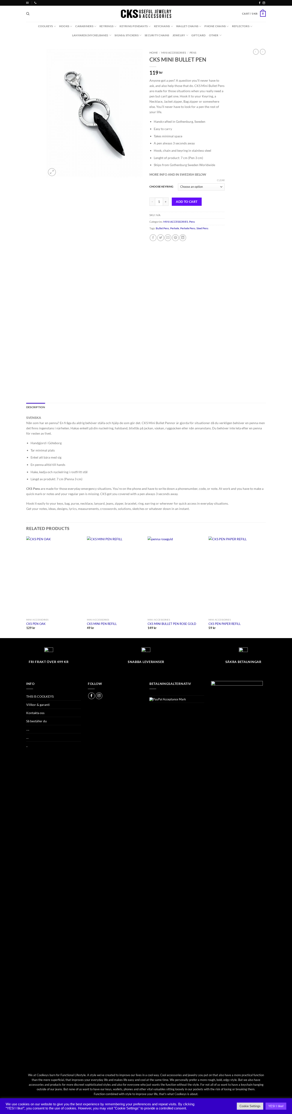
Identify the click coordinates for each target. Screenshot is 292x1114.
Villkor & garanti (38, 705)
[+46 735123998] (36, 2)
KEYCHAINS (162, 26)
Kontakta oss (35, 713)
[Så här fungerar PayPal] (167, 699)
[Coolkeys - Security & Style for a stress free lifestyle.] (146, 13)
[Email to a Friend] (167, 237)
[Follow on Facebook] (259, 3)
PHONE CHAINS (215, 26)
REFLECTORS (240, 26)
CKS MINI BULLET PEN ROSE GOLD (172, 624)
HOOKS (64, 26)
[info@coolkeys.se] (28, 2)
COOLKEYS (45, 26)
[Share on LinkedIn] (182, 237)
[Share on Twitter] (160, 237)
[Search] (27, 14)
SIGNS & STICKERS (126, 35)
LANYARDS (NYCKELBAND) (90, 35)
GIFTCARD (198, 35)
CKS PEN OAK (36, 624)
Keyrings (106, 26)
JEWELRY (178, 35)
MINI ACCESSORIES (173, 52)
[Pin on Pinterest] (175, 237)
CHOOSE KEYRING (161, 186)
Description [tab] (35, 407)
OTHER (214, 35)
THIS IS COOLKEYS (40, 696)
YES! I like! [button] (276, 1106)
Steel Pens (202, 228)
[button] (254, 14)
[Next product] (256, 52)
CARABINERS (84, 26)
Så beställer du (36, 721)
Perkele (174, 228)
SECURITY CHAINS (157, 35)
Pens (193, 52)
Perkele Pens (187, 228)
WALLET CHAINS (187, 26)
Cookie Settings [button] (250, 1106)
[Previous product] (263, 52)
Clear (221, 180)
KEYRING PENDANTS (134, 26)
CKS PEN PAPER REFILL (225, 624)
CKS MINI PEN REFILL (102, 624)
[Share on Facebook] (153, 237)
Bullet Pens (162, 228)
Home (153, 52)
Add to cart (187, 201)
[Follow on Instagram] (264, 3)
